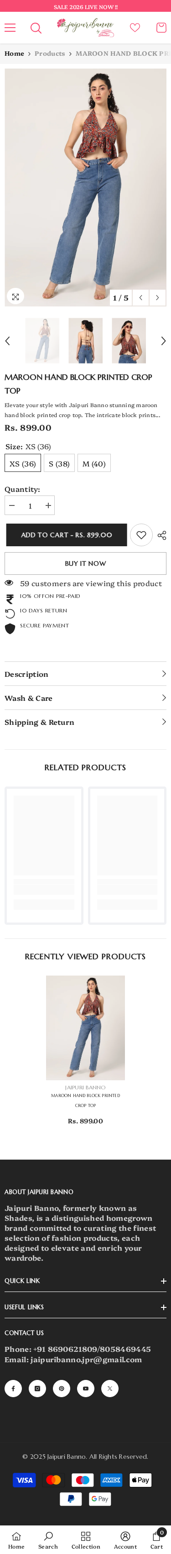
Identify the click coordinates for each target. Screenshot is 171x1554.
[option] (85, 187)
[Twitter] (110, 1388)
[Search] (36, 28)
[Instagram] (37, 1388)
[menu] (10, 27)
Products (50, 53)
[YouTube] (85, 1388)
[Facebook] (13, 1388)
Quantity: (22, 489)
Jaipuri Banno (85, 1087)
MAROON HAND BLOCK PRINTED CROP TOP (85, 1100)
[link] (141, 535)
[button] (141, 298)
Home (14, 53)
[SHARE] (159, 535)
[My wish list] (135, 28)
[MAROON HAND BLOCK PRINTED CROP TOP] (85, 1028)
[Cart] (161, 28)
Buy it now (85, 563)
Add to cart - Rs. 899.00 (65, 535)
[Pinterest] (61, 1388)
